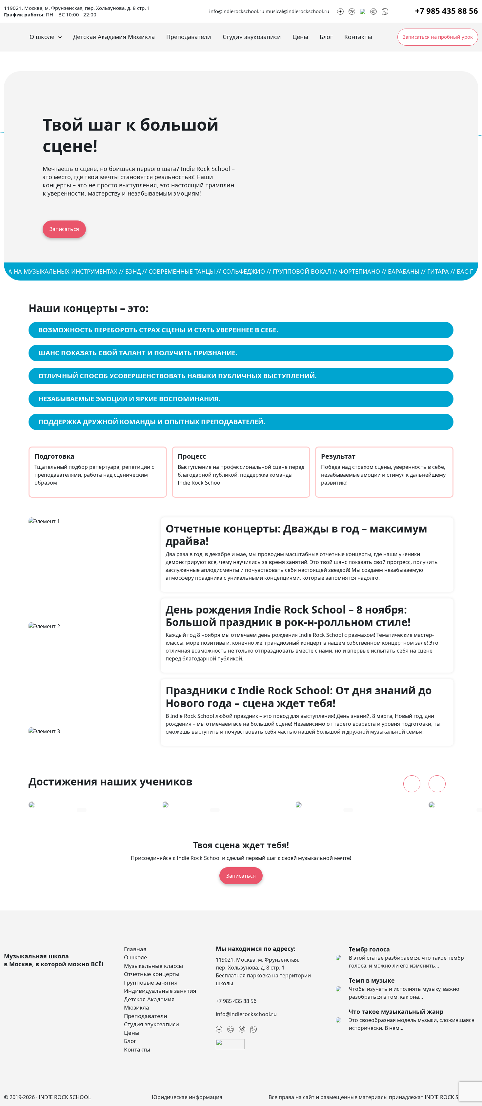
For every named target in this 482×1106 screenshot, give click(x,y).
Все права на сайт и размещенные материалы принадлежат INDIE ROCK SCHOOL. (373, 1097)
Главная (135, 949)
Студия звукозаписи (252, 37)
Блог (326, 37)
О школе (42, 37)
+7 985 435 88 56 (446, 10)
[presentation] (411, 783)
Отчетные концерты (151, 974)
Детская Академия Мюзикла (114, 37)
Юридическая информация (187, 1097)
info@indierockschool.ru (236, 11)
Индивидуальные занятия (160, 990)
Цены (300, 37)
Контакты (358, 37)
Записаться (64, 229)
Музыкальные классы (153, 966)
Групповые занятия (151, 982)
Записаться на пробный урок (438, 36)
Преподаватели (188, 37)
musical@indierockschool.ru (297, 11)
